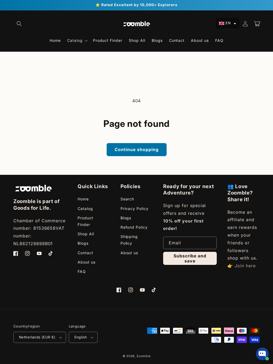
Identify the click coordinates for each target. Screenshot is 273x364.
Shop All (86, 234)
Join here (245, 265)
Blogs (83, 243)
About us (86, 262)
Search (127, 199)
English (80, 337)
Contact (85, 252)
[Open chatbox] (262, 353)
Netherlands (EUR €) (37, 337)
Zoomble (143, 356)
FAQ (82, 271)
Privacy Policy (134, 208)
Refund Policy (134, 227)
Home (83, 199)
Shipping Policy (129, 239)
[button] (19, 24)
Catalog (85, 208)
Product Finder (85, 221)
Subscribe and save (190, 258)
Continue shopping (137, 149)
